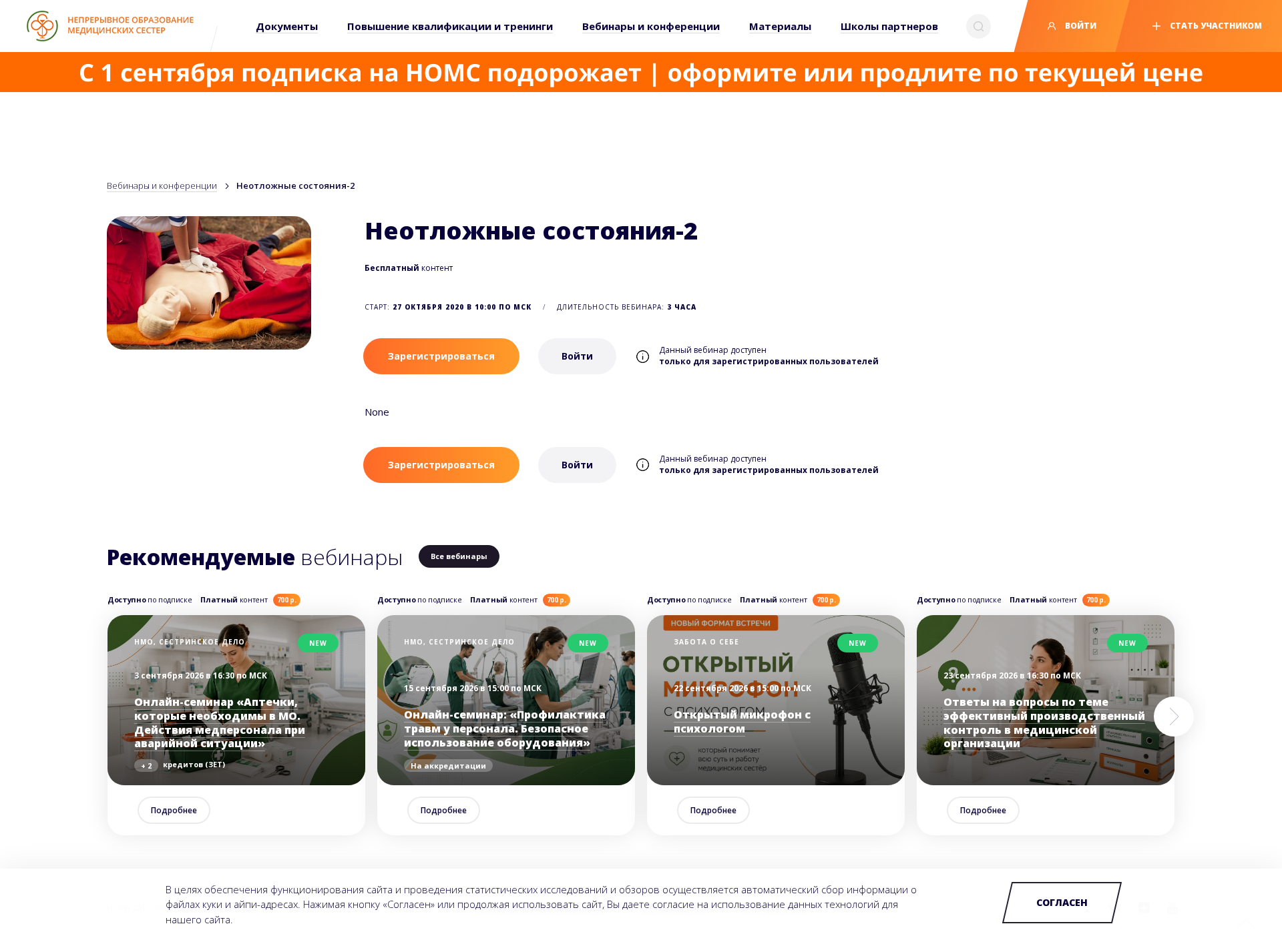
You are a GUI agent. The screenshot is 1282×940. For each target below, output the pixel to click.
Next (1174, 716)
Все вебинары (459, 556)
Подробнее (174, 810)
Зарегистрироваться (441, 356)
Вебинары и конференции (162, 185)
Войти (1079, 25)
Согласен (1062, 902)
